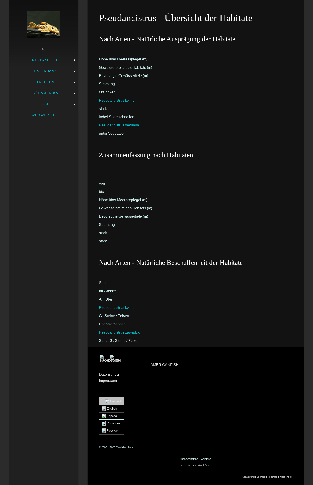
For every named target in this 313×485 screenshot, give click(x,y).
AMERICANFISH (165, 365)
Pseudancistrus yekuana (119, 125)
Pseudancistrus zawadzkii (120, 332)
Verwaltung (248, 476)
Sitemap (261, 476)
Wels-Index (286, 476)
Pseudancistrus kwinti (117, 100)
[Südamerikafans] (43, 24)
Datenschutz (109, 374)
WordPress (204, 465)
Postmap (272, 476)
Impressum (108, 381)
